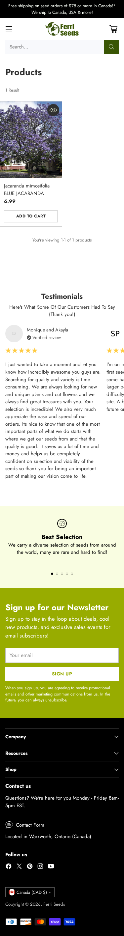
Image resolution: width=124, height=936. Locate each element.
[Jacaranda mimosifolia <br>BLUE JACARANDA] (31, 140)
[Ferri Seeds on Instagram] (40, 867)
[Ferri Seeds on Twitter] (19, 867)
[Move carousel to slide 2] (57, 574)
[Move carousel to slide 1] (52, 574)
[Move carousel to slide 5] (72, 574)
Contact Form (30, 825)
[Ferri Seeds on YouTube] (51, 867)
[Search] (111, 47)
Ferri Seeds (54, 904)
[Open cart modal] (113, 29)
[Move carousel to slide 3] (62, 574)
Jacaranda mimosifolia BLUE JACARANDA (27, 189)
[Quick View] (53, 110)
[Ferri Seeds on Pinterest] (30, 867)
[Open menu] (9, 29)
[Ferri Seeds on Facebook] (9, 867)
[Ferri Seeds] (62, 29)
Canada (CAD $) (32, 892)
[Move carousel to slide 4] (67, 574)
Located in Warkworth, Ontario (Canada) (48, 836)
